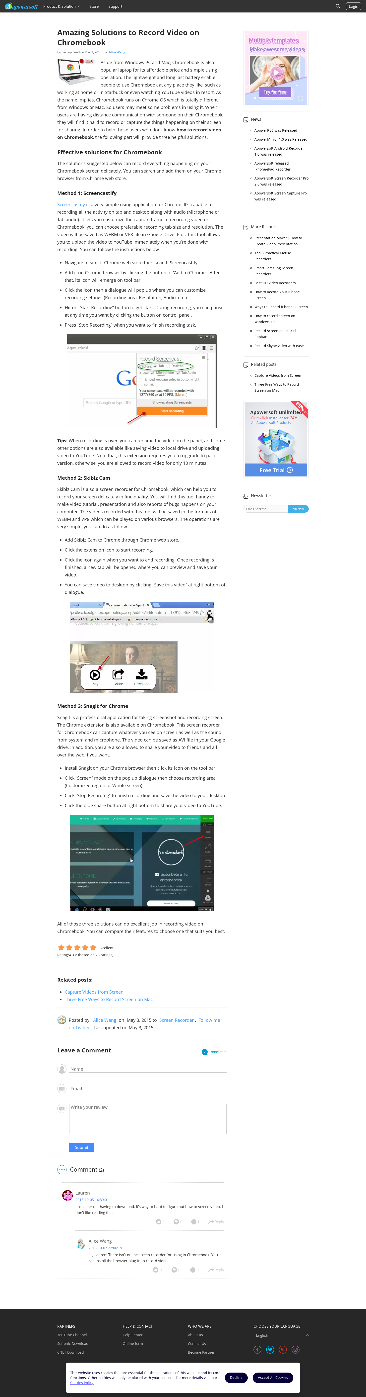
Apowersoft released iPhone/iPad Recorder (272, 166)
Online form (133, 1343)
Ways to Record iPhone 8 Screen (281, 306)
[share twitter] (270, 1350)
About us (195, 1334)
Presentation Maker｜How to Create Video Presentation (278, 241)
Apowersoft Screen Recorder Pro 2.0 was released (281, 181)
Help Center (133, 1334)
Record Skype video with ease (279, 345)
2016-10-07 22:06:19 (105, 1247)
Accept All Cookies (273, 1377)
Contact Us (197, 1343)
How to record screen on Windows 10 (274, 318)
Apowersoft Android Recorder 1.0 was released (279, 151)
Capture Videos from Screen (94, 992)
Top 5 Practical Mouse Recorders (272, 256)
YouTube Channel (72, 1334)
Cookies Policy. (82, 1382)
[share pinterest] (283, 1350)
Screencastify (71, 204)
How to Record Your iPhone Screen (277, 294)
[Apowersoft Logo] (21, 6)
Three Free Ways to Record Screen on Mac (109, 999)
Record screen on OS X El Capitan (275, 333)
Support (115, 6)
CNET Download (70, 1352)
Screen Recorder (176, 1020)
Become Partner (201, 1352)
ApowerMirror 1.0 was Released (280, 139)
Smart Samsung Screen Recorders (273, 271)
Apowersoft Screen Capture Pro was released (280, 196)
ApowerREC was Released (275, 130)
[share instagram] (296, 1350)
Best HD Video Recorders (275, 282)
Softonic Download (72, 1343)
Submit (81, 1147)
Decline (236, 1377)
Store (94, 6)
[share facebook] (257, 1350)
